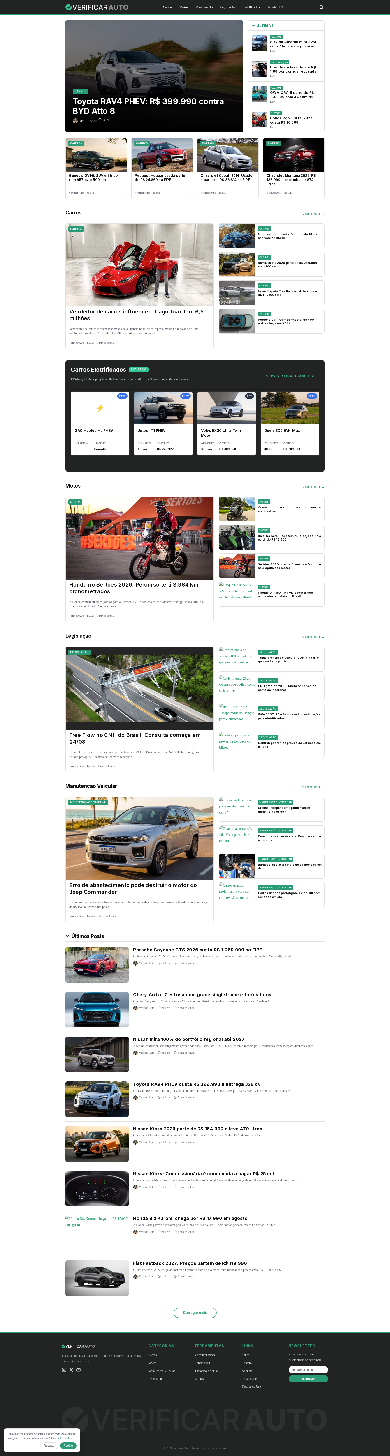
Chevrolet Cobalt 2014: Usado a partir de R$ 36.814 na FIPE (226, 177)
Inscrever (308, 1378)
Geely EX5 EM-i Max (282, 430)
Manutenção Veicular (88, 802)
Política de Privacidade (60, 1438)
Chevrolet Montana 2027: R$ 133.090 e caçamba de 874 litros (291, 179)
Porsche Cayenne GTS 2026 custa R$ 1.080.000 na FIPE (197, 949)
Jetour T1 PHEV (152, 430)
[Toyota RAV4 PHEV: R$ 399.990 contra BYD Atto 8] (154, 76)
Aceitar (68, 1445)
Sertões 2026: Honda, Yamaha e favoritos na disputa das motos (290, 566)
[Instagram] (64, 1371)
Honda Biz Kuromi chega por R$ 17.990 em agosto (190, 1218)
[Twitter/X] (71, 1371)
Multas (199, 1378)
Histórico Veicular (206, 1371)
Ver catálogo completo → (292, 376)
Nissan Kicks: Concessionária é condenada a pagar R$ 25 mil (203, 1173)
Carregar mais (195, 1313)
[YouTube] (78, 1371)
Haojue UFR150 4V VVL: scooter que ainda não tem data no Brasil (285, 594)
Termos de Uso (251, 1386)
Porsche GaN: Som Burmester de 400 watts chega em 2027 (286, 321)
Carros (167, 7)
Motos (183, 7)
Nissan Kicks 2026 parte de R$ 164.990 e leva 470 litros (197, 1129)
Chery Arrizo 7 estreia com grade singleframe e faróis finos (202, 994)
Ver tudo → (313, 214)
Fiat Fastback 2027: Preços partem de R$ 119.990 (190, 1263)
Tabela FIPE (275, 7)
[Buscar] (321, 7)
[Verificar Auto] (97, 7)
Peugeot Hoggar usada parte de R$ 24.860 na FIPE (160, 177)
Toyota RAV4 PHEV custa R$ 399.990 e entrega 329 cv (197, 1084)
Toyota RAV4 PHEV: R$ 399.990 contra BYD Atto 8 (148, 106)
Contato (247, 1363)
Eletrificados (251, 7)
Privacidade (249, 1378)
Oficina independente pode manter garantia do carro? (284, 809)
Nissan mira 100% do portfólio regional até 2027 (189, 1039)
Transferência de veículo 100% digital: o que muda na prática (288, 659)
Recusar (49, 1445)
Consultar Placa (205, 1355)
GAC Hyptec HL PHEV (94, 430)
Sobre (245, 1355)
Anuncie (247, 1371)
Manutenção (204, 7)
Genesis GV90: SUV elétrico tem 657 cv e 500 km (93, 177)
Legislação (227, 7)
